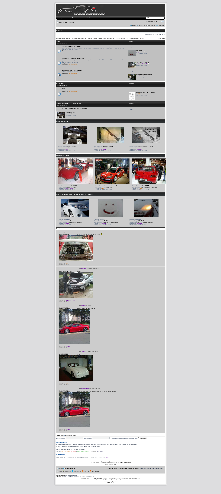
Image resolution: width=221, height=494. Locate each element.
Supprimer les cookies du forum (128, 468)
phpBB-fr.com (114, 481)
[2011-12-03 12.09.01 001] (132, 67)
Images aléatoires (62, 155)
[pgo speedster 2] (76, 380)
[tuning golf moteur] (76, 260)
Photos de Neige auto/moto (71, 46)
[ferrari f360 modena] (74, 343)
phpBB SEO (110, 482)
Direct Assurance (60, 475)
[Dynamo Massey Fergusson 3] (132, 79)
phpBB (104, 479)
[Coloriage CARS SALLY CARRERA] (132, 99)
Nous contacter (86, 18)
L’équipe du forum (111, 468)
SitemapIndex (77, 471)
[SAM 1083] (146, 216)
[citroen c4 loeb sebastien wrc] (112, 184)
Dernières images (62, 121)
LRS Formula (59, 476)
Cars (63, 88)
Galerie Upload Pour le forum (72, 70)
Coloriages (60, 83)
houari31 (83, 305)
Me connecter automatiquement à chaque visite (124, 438)
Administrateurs (73, 50)
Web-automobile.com (99, 478)
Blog (60, 18)
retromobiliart (69, 188)
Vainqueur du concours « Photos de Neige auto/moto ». (74, 194)
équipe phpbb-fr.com (125, 462)
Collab (67, 223)
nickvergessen (122, 461)
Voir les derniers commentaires (97, 38)
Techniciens (99, 451)
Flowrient (83, 351)
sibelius (140, 75)
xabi (69, 113)
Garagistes (93, 451)
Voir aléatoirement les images (79, 38)
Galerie (71, 22)
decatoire (105, 148)
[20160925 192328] (110, 142)
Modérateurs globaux (83, 451)
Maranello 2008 (71, 187)
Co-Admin (73, 451)
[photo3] (75, 216)
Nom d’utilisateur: (60, 438)
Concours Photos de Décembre (73, 58)
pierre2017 (84, 268)
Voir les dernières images (63, 38)
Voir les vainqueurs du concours (135, 38)
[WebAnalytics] (110, 487)
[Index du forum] (81, 14)
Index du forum (63, 22)
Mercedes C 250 (143, 63)
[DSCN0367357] (149, 184)
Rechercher (142, 25)
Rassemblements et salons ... (149, 187)
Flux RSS (86, 471)
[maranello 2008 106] (75, 184)
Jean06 (83, 231)
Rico (139, 93)
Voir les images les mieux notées (116, 38)
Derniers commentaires (64, 229)
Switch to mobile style (110, 464)
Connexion (161, 25)
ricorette (68, 346)
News (60, 471)
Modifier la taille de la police (162, 22)
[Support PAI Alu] (61, 117)
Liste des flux (95, 471)
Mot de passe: (88, 438)
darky (116, 462)
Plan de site (67, 471)
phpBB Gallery (106, 461)
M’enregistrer (152, 25)
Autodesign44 (85, 388)
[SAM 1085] (132, 55)
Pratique (75, 18)
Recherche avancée (151, 21)
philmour (140, 52)
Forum (67, 18)
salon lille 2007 (108, 187)
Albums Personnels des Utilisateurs (68, 103)
